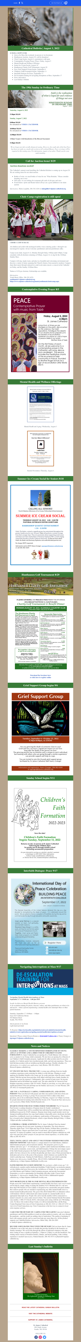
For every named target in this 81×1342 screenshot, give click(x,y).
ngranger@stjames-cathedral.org (22, 1038)
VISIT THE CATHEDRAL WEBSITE (40, 1313)
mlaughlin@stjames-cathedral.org (54, 188)
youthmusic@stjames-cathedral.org (22, 279)
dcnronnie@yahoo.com (48, 1036)
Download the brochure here (40, 675)
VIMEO (24, 124)
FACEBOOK (33, 124)
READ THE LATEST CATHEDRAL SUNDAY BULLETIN (40, 1307)
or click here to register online (40, 677)
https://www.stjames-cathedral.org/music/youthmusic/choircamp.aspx (34, 281)
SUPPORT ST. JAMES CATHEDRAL (40, 1320)
